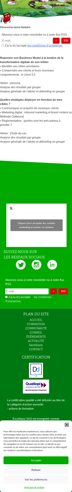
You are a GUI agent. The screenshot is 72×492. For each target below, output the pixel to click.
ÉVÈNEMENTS (36, 337)
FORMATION (36, 324)
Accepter (36, 460)
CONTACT (36, 349)
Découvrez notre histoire (15, 27)
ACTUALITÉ (36, 341)
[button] (67, 425)
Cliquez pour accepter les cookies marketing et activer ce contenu (36, 225)
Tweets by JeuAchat (36, 225)
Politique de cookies (34, 487)
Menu (59, 3)
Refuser (36, 469)
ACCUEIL (36, 320)
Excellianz (36, 345)
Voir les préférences (36, 479)
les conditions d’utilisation (44, 45)
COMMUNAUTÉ (36, 328)
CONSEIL (36, 332)
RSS (66, 40)
